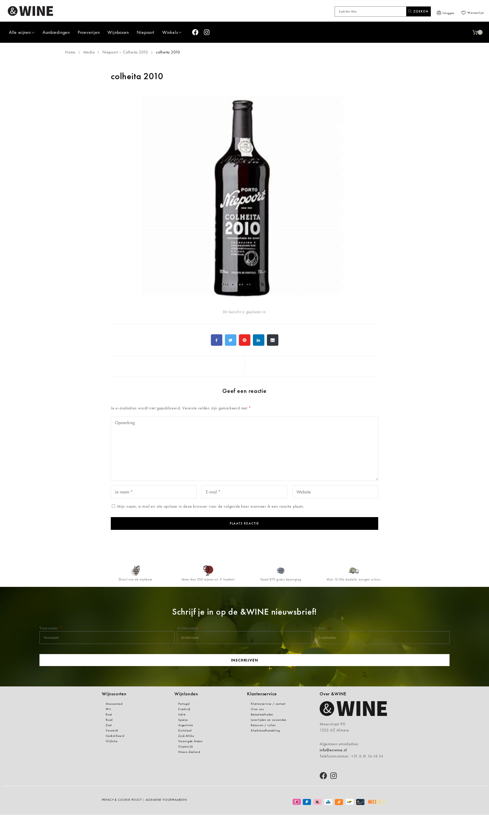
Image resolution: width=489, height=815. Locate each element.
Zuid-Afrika (186, 736)
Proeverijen (89, 32)
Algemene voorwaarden (166, 800)
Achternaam (188, 628)
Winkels (170, 32)
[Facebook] (195, 32)
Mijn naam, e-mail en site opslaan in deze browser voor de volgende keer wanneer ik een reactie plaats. (211, 506)
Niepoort (145, 32)
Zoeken (420, 11)
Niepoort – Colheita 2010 (125, 52)
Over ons (257, 709)
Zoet (109, 725)
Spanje (183, 720)
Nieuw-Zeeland (189, 752)
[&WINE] (30, 11)
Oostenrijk (185, 746)
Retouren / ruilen (263, 725)
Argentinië (185, 725)
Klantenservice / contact (268, 704)
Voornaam (49, 628)
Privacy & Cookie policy (122, 800)
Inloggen (448, 13)
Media (89, 52)
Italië (182, 714)
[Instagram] (206, 32)
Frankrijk (184, 709)
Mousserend (114, 704)
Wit (108, 709)
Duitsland (185, 730)
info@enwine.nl (333, 750)
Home (71, 52)
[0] (475, 32)
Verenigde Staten (190, 741)
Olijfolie (112, 741)
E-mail (321, 628)
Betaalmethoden (262, 714)
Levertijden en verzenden (269, 720)
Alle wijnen (20, 32)
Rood (109, 720)
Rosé (109, 714)
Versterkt (112, 730)
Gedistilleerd (115, 736)
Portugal (184, 704)
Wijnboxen (118, 32)
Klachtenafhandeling (265, 730)
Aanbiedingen (56, 32)
